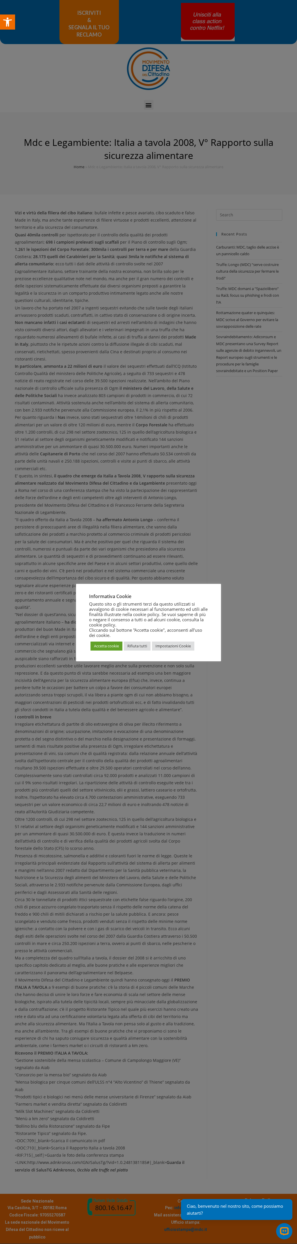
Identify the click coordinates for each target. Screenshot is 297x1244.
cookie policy (102, 625)
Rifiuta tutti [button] (137, 646)
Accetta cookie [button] (106, 646)
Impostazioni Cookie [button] (173, 646)
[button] (7, 22)
